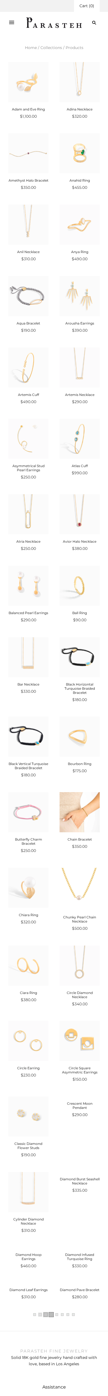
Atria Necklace (28, 541)
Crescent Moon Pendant (79, 1146)
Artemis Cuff (28, 395)
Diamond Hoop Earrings (29, 1297)
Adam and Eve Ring (28, 109)
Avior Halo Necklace (79, 541)
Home (31, 47)
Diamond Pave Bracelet (79, 1370)
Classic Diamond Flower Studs (28, 1146)
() (86, 5)
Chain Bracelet (80, 839)
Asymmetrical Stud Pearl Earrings (28, 468)
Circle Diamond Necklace (80, 995)
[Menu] (11, 23)
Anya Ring (79, 252)
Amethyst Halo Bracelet (28, 180)
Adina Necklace (79, 109)
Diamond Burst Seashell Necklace (80, 1221)
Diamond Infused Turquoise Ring (79, 1297)
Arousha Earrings (79, 323)
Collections (51, 47)
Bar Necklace (28, 684)
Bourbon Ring (79, 764)
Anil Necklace (28, 252)
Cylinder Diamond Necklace (28, 1221)
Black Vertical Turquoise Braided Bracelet (28, 766)
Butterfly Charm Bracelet (28, 841)
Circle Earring (28, 1068)
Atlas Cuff (80, 466)
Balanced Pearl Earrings (28, 613)
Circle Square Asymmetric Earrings (79, 1070)
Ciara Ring (28, 993)
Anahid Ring (80, 180)
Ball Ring (79, 613)
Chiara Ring (28, 915)
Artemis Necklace (79, 395)
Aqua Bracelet (28, 323)
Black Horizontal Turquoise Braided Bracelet (80, 688)
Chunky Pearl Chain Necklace (79, 919)
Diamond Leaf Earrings (28, 1370)
